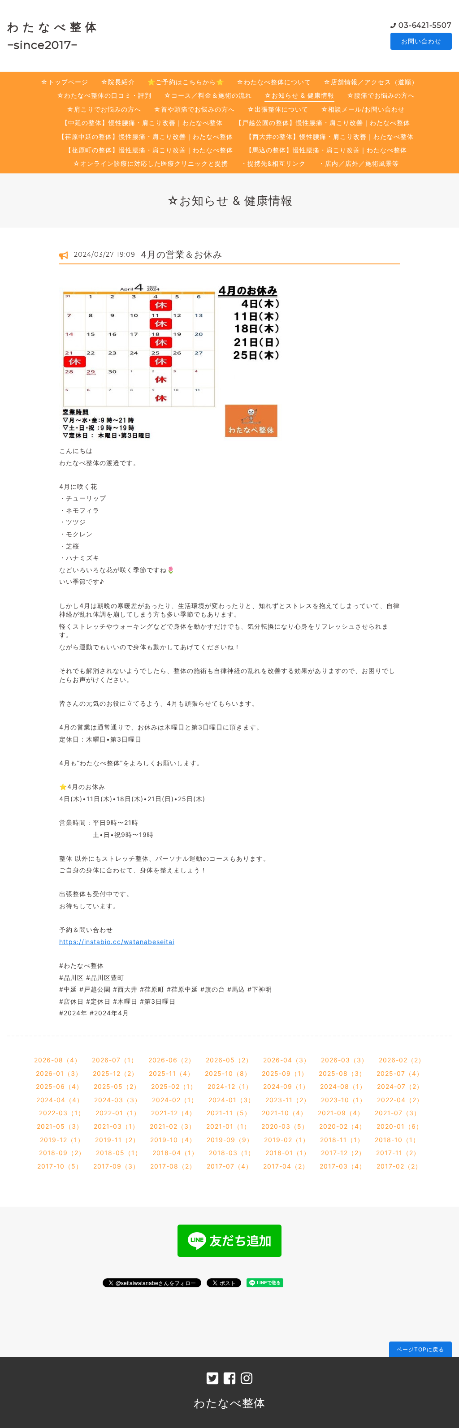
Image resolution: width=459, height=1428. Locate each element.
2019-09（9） (230, 1139)
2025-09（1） (285, 1073)
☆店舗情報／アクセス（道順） (371, 82)
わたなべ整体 (229, 1403)
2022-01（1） (117, 1113)
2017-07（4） (229, 1166)
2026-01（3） (59, 1073)
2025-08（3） (342, 1073)
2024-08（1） (343, 1086)
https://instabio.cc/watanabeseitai (116, 941)
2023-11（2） (287, 1100)
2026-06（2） (171, 1060)
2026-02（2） (402, 1060)
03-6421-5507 (425, 25)
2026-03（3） (344, 1060)
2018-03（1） (232, 1152)
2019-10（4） (173, 1139)
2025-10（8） (228, 1073)
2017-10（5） (59, 1166)
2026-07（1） (115, 1060)
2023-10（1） (343, 1100)
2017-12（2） (343, 1152)
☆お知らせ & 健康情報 (299, 95)
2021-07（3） (397, 1113)
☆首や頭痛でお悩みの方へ (194, 109)
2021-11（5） (229, 1113)
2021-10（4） (284, 1113)
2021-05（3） (60, 1126)
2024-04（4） (59, 1100)
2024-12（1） (230, 1086)
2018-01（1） (287, 1152)
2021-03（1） (116, 1126)
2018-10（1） (397, 1139)
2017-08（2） (173, 1166)
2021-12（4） (173, 1113)
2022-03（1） (62, 1113)
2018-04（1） (175, 1152)
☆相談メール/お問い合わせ (363, 109)
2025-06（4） (59, 1086)
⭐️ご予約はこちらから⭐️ (185, 82)
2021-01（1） (228, 1126)
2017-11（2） (398, 1152)
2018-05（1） (119, 1152)
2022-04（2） (400, 1100)
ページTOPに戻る (420, 1349)
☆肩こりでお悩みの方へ (104, 109)
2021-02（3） (172, 1126)
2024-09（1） (286, 1086)
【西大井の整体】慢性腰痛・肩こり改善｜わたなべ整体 (330, 136)
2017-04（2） (286, 1166)
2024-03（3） (117, 1100)
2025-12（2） (115, 1073)
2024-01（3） (231, 1100)
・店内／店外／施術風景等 (358, 163)
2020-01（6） (400, 1126)
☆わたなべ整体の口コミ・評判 (104, 95)
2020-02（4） (342, 1126)
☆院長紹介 (118, 82)
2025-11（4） (171, 1073)
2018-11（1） (342, 1139)
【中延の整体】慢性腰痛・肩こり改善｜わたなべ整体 (142, 122)
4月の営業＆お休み (181, 254)
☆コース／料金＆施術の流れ (208, 95)
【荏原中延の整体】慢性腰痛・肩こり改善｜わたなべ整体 (145, 136)
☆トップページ (64, 82)
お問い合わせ (421, 41)
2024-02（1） (175, 1100)
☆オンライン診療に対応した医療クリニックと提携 (150, 163)
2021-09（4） (341, 1113)
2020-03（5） (284, 1126)
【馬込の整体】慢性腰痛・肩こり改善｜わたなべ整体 (326, 150)
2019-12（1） (62, 1139)
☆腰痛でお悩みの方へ (381, 95)
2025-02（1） (174, 1086)
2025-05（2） (117, 1086)
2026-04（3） (286, 1060)
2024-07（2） (400, 1086)
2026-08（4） (57, 1060)
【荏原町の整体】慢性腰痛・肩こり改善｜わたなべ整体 (149, 150)
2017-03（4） (343, 1166)
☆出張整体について (277, 109)
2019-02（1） (286, 1139)
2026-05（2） (229, 1060)
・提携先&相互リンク (273, 163)
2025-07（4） (400, 1073)
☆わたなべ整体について (274, 82)
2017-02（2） (399, 1166)
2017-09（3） (116, 1166)
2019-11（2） (117, 1139)
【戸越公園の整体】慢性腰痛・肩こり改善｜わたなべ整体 (322, 122)
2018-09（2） (62, 1152)
